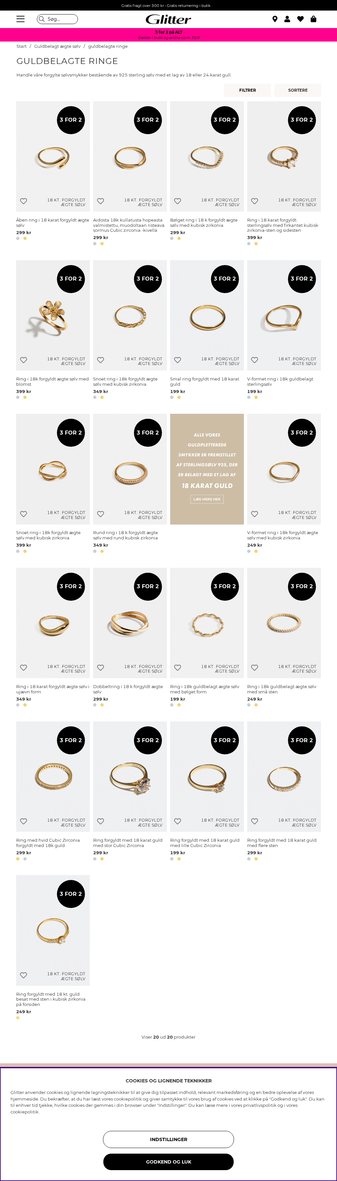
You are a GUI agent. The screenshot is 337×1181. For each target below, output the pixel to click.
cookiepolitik (25, 1111)
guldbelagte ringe (108, 46)
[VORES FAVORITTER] (299, 90)
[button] (290, 19)
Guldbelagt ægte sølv (57, 46)
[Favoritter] (304, 19)
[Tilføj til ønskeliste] (23, 201)
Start (21, 46)
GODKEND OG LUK (168, 1162)
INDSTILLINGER (168, 1139)
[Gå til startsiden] (168, 19)
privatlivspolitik (259, 1105)
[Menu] (21, 19)
